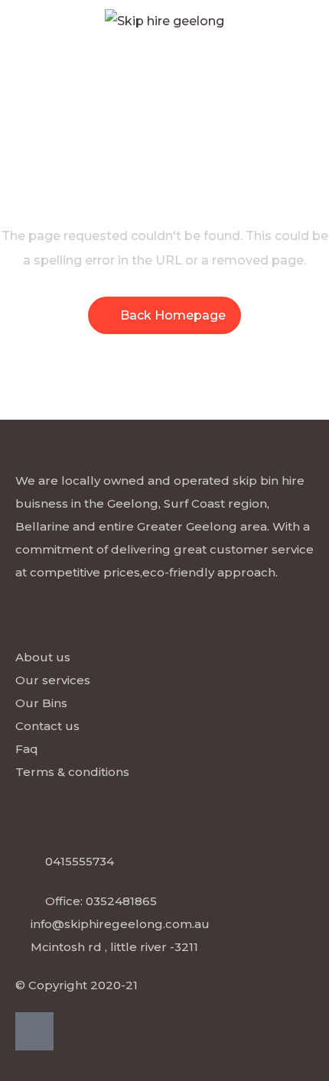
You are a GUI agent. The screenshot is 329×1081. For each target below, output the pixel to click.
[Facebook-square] (34, 1031)
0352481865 (121, 901)
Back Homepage (173, 315)
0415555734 (79, 861)
